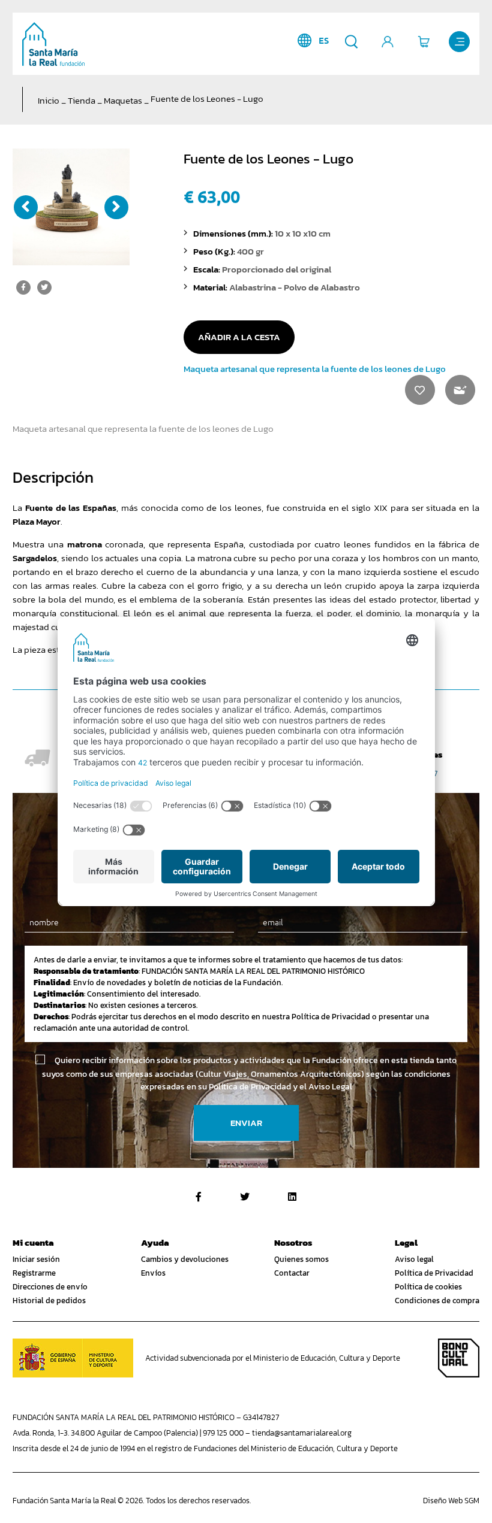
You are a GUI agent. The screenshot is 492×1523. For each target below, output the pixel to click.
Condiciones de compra (437, 1300)
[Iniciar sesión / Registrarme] (387, 41)
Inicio (48, 100)
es (324, 40)
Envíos (153, 1273)
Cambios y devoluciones (185, 1259)
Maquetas (123, 100)
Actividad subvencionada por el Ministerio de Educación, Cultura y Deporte (272, 1358)
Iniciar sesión (36, 1259)
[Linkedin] (292, 1196)
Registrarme (34, 1273)
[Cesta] (423, 41)
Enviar (246, 1123)
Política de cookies (428, 1286)
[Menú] (459, 41)
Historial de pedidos (49, 1300)
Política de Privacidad (434, 1273)
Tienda (81, 100)
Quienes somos (301, 1259)
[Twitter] (245, 1196)
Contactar (292, 1273)
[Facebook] (199, 1196)
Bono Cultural (458, 1358)
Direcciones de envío (50, 1286)
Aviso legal (414, 1259)
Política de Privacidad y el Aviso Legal (280, 1086)
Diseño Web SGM (451, 1500)
